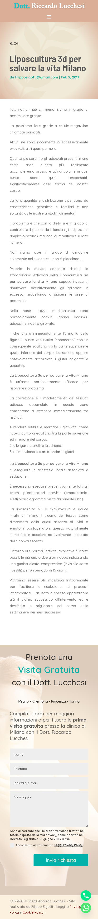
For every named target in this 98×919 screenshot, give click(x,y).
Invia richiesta (61, 860)
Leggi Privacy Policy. (68, 845)
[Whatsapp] (86, 908)
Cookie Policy (33, 912)
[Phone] (86, 895)
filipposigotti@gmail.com (36, 77)
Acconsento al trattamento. (49, 845)
